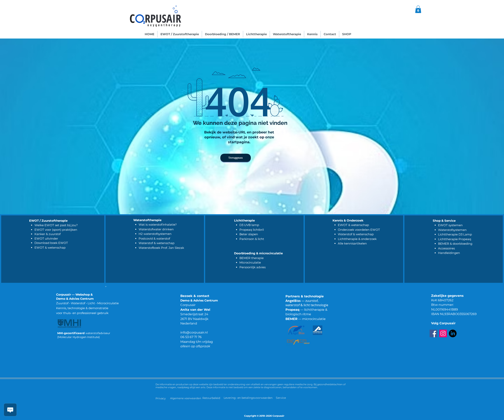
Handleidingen (449, 253)
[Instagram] (443, 333)
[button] (418, 9)
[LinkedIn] (453, 333)
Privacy (161, 398)
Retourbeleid (211, 398)
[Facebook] (433, 333)
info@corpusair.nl (194, 332)
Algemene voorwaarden (185, 398)
